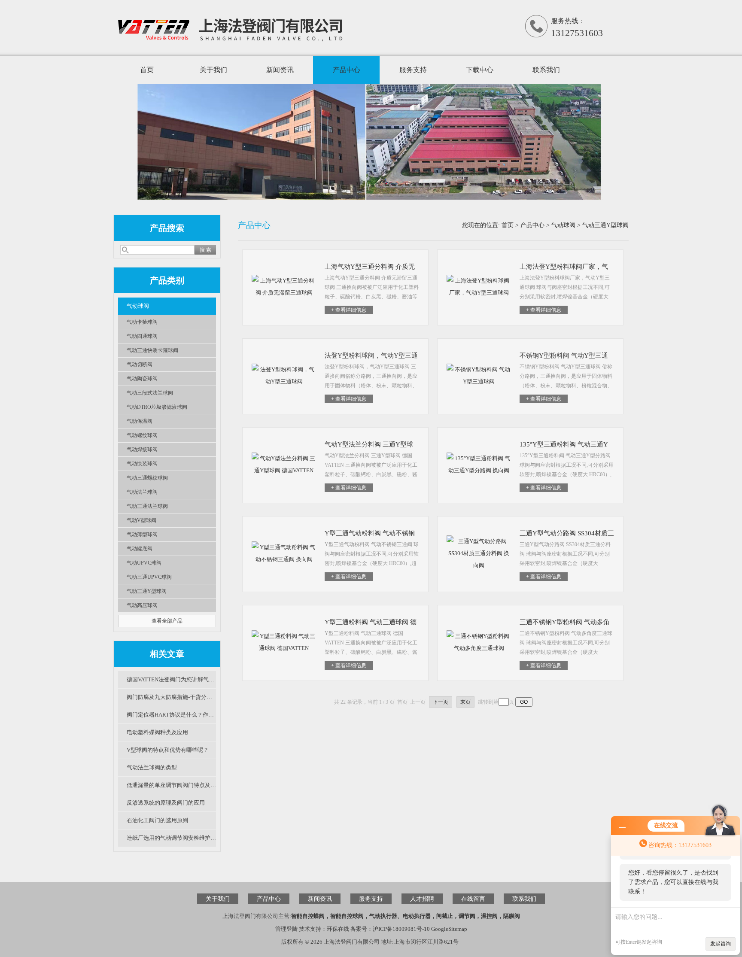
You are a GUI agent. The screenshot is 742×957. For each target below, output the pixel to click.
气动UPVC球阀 (144, 563)
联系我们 (546, 69)
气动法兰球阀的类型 (152, 767)
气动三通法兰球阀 (147, 506)
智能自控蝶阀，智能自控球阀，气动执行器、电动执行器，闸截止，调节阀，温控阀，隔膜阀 (405, 916)
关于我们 (213, 69)
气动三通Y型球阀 (147, 591)
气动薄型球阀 (142, 535)
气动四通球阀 (142, 336)
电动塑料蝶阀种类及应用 (157, 732)
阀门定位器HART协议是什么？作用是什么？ (171, 714)
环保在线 (338, 929)
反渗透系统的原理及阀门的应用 (166, 802)
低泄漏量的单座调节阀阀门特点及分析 (171, 785)
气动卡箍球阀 (142, 322)
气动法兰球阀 (142, 492)
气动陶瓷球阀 (142, 379)
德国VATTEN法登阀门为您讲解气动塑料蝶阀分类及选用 (171, 679)
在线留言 (473, 899)
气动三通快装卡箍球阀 (152, 350)
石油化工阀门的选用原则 (157, 820)
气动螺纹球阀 (142, 435)
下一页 (440, 702)
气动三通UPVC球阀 (149, 577)
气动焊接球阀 (142, 450)
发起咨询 (720, 944)
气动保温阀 (139, 421)
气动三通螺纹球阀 (147, 478)
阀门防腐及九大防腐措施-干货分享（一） (171, 697)
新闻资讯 (280, 69)
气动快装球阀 (142, 464)
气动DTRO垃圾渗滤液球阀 (157, 407)
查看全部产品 (167, 621)
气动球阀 (138, 306)
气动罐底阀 (139, 549)
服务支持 (413, 69)
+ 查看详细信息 (348, 310)
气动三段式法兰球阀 (150, 393)
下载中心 (479, 69)
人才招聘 (422, 899)
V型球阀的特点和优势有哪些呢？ (168, 750)
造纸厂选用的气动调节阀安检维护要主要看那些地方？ (171, 838)
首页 (147, 69)
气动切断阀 (139, 365)
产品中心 (346, 69)
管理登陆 (286, 929)
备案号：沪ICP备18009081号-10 (390, 929)
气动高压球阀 (142, 605)
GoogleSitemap (449, 929)
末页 (465, 702)
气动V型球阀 (141, 520)
